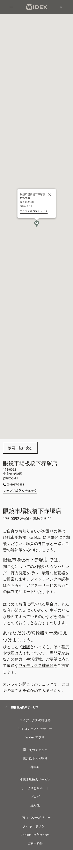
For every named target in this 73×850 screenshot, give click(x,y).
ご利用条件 (35, 843)
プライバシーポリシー (35, 817)
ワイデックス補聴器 (36, 665)
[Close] (49, 194)
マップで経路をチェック (20, 490)
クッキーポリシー (35, 826)
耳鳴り (35, 767)
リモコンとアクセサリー (35, 729)
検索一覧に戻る (20, 447)
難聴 (26, 646)
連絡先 (35, 805)
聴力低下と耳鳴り (35, 758)
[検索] (61, 7)
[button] (36, 223)
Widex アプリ (35, 737)
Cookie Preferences (35, 835)
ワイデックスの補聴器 (35, 720)
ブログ (35, 796)
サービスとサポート (35, 788)
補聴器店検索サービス (35, 779)
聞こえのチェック (35, 750)
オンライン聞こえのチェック (28, 684)
